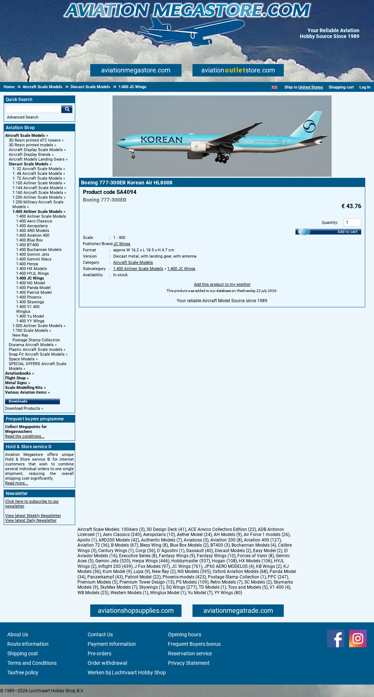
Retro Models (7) (226, 582)
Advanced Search (22, 117)
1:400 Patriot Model (34, 292)
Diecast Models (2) (233, 550)
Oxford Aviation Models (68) (240, 571)
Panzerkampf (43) (105, 577)
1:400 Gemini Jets (32, 254)
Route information (28, 644)
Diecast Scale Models (29, 164)
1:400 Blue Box (29, 240)
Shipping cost (22, 653)
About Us (17, 634)
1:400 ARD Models (32, 230)
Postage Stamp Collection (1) (237, 577)
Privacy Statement (189, 663)
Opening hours (184, 634)
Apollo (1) (87, 540)
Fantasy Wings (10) (216, 555)
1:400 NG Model (30, 283)
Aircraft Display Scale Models (36, 149)
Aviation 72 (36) (93, 545)
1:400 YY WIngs (30, 321)
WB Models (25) (92, 592)
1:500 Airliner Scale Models (37, 325)
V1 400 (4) (280, 587)
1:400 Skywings (30, 302)
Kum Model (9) (117, 571)
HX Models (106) (255, 560)
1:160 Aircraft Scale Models (37, 192)
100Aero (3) (133, 529)
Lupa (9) (142, 571)
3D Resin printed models (31, 145)
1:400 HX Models (31, 268)
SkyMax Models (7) (118, 587)
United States (310, 87)
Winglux (23, 311)
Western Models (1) (129, 592)
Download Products (22, 408)
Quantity (329, 222)
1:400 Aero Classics (34, 221)
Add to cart (347, 231)
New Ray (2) (164, 571)
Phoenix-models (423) (184, 577)
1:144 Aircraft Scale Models (37, 188)
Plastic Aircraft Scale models (35, 349)
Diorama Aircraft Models (31, 344)
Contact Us (100, 634)
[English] (274, 87)
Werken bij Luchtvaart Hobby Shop (127, 672)
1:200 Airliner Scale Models (37, 197)
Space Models (22, 359)
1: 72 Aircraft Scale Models (37, 178)
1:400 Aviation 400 (32, 235)
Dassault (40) (199, 550)
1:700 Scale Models (30, 330)
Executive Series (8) (138, 555)
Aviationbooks (18, 373)
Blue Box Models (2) (189, 545)
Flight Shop (15, 378)
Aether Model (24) (194, 534)
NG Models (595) (194, 571)
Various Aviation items (26, 392)
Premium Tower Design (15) (146, 582)
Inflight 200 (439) (115, 566)
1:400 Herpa (27, 264)
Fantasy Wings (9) (177, 555)
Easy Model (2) (267, 550)
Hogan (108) (224, 560)
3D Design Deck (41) (166, 529)
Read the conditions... (25, 436)
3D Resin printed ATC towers (35, 140)
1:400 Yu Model (30, 316)
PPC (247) (278, 577)
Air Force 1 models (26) (267, 534)
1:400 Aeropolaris (32, 226)
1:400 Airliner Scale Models (37, 211)
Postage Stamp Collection (36, 340)
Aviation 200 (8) (226, 540)
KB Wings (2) (269, 566)
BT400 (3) (220, 545)
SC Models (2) (258, 582)
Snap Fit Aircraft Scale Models (37, 354)
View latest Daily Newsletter (31, 520)
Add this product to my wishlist (222, 284)
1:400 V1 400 (27, 306)
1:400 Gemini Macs (33, 259)
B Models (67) (124, 545)
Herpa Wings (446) (150, 560)
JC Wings (121, 243)
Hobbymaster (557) (190, 560)
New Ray (20, 335)
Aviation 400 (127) (262, 540)
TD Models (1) (212, 587)
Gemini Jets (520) (112, 560)
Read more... (16, 483)
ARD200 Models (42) (119, 540)
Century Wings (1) (116, 550)
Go (66, 109)
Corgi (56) (145, 550)
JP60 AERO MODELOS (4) (229, 566)
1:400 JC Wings (30, 278)
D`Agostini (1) (170, 550)
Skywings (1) (151, 587)
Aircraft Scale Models (25, 135)
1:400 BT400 (27, 245)
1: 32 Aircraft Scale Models (37, 168)
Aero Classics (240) (122, 534)
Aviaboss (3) (196, 540)
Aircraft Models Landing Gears (37, 159)
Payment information (112, 644)
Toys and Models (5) (248, 587)
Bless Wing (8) (154, 545)
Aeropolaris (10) (159, 534)
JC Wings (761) (187, 566)
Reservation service (190, 653)
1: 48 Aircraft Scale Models (37, 173)
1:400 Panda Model (33, 287)
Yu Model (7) (200, 592)
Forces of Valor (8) (255, 555)
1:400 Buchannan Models (39, 249)
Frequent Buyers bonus (194, 644)
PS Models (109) (192, 582)
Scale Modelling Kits (24, 387)
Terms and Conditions (32, 663)
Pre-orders (99, 653)
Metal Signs (16, 383)
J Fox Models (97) (152, 566)
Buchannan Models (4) (254, 545)
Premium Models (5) (97, 582)
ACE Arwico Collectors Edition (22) (222, 529)
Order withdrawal (107, 663)
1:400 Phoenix (28, 297)
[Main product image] (222, 175)
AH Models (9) (228, 534)
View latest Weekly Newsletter (33, 515)
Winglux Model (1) (168, 592)
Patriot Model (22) (143, 577)
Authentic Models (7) (161, 540)
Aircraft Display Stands (30, 154)
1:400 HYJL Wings (32, 273)
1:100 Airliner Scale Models (37, 183)
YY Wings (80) (228, 592)
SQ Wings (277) (181, 587)
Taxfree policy (22, 672)
